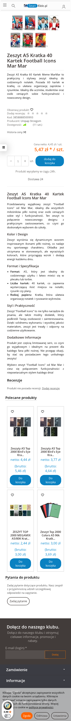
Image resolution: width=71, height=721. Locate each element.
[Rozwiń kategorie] (5, 5)
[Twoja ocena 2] (33, 113)
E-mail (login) (14, 648)
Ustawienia (59, 715)
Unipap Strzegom (31, 121)
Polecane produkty (21, 397)
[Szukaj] (13, 5)
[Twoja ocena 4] (42, 113)
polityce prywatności (41, 707)
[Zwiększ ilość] (11, 161)
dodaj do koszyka (49, 161)
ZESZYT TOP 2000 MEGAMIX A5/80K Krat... (20, 535)
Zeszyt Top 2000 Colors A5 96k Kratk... (50, 535)
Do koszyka (21, 480)
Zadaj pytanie (18, 601)
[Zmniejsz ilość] (25, 161)
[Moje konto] (63, 6)
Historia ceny (15, 132)
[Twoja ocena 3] (37, 113)
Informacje (15, 680)
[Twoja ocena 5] (46, 113)
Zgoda (27, 715)
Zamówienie (16, 669)
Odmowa (41, 715)
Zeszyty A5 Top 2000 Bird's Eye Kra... (20, 452)
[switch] (7, 716)
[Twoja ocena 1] (28, 113)
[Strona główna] (35, 5)
